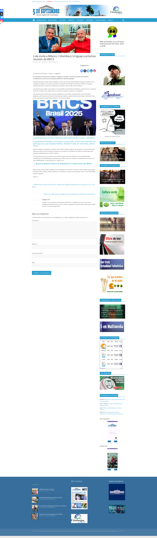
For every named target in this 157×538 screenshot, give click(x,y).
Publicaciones (52, 20)
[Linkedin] (91, 69)
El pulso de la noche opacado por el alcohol (50, 514)
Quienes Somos (41, 20)
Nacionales (89, 20)
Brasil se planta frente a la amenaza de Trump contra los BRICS (64, 163)
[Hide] (0, 23)
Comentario (35, 220)
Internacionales (100, 20)
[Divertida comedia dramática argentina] (121, 170)
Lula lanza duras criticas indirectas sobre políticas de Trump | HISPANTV (64, 138)
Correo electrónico (37, 253)
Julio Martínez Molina (100, 181)
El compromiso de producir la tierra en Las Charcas (52, 506)
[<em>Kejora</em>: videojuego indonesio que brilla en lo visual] (112, 305)
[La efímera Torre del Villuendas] (122, 218)
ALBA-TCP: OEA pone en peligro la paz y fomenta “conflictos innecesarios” (70, 194)
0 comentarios (54, 62)
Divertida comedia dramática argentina (119, 176)
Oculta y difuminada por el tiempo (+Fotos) (50, 497)
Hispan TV (46, 62)
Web (33, 262)
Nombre (35, 244)
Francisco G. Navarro (102, 229)
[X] (84, 69)
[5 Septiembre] (34, 20)
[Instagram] (94, 69)
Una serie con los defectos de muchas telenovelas (120, 155)
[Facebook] (81, 69)
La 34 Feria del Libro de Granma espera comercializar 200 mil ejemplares (71, 1)
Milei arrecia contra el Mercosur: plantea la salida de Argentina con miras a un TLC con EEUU (63, 186)
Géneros (71, 20)
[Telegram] (88, 69)
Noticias (62, 20)
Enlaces (110, 20)
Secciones (80, 20)
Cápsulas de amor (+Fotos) (46, 489)
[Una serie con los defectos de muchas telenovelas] (121, 148)
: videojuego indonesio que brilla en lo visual (112, 310)
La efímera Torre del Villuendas (120, 224)
